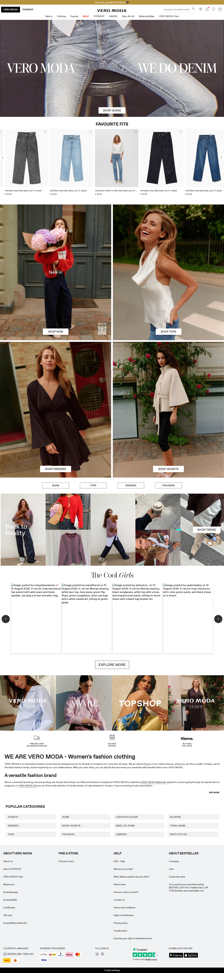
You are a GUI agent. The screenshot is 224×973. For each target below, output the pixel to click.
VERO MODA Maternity (153, 782)
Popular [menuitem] (74, 16)
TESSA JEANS (177, 825)
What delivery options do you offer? (131, 876)
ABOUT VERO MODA (17, 853)
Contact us (119, 899)
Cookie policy (120, 930)
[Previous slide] (3, 158)
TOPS (11, 834)
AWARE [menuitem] (113, 16)
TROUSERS (68, 834)
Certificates (9, 907)
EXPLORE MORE (112, 665)
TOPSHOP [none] (27, 9)
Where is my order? (123, 869)
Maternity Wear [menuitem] (146, 16)
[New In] (55, 272)
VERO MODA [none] (10, 9)
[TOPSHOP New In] (140, 702)
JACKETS (13, 817)
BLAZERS (175, 817)
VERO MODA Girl (28, 785)
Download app (10, 892)
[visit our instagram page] (102, 954)
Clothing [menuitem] (61, 16)
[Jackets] (168, 443)
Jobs (171, 869)
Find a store (68, 853)
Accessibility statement (15, 923)
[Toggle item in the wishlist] (40, 132)
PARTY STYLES (178, 834)
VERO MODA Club (13, 876)
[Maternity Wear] (28, 702)
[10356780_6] (168, 238)
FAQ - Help (119, 861)
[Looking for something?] (193, 8)
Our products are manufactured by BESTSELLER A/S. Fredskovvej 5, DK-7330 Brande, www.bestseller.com (189, 887)
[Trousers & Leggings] (168, 485)
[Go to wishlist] (213, 10)
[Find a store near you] (200, 10)
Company (174, 861)
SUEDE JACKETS (71, 825)
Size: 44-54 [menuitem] (128, 16)
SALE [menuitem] (86, 16)
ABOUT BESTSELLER (184, 853)
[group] (21, 164)
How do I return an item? (126, 892)
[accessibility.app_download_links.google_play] (176, 957)
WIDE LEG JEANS (125, 825)
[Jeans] (55, 485)
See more (214, 792)
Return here (120, 884)
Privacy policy (120, 923)
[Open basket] (220, 10)
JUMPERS (121, 834)
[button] (21, 158)
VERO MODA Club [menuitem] (169, 16)
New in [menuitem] (48, 16)
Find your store (66, 861)
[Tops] (168, 306)
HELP (118, 853)
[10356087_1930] (55, 376)
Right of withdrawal (123, 915)
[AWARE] (84, 702)
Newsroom (9, 884)
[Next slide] (221, 158)
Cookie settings (112, 970)
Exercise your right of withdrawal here (133, 938)
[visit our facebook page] (97, 954)
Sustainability (10, 899)
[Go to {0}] (112, 68)
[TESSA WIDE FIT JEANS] (112, 530)
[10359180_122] (168, 376)
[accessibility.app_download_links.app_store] (190, 957)
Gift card (7, 915)
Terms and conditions (124, 907)
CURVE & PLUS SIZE (127, 817)
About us (8, 861)
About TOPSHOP (12, 869)
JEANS (65, 817)
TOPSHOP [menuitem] (98, 16)
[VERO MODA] (112, 11)
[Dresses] (55, 443)
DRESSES (13, 825)
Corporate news (177, 876)
